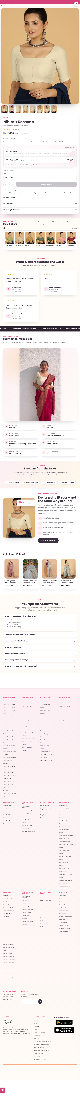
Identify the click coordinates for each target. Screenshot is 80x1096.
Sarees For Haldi (7, 953)
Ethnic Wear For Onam (9, 707)
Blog (35, 1029)
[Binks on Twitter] (6, 1067)
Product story (9, 197)
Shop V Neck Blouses (27, 718)
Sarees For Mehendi (8, 956)
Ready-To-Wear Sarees (65, 916)
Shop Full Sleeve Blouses (29, 831)
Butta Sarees (62, 919)
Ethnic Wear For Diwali (9, 710)
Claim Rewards (38, 1053)
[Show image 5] (32, 109)
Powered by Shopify (30, 1073)
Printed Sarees (63, 913)
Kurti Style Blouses (8, 913)
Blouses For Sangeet (27, 909)
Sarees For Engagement (10, 977)
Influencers (37, 1056)
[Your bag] (76, 4)
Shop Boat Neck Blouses (28, 738)
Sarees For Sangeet (8, 962)
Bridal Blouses (25, 901)
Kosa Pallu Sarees (64, 925)
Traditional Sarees (64, 910)
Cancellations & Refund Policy (42, 1041)
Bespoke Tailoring (39, 1047)
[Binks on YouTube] (13, 1067)
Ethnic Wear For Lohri (9, 784)
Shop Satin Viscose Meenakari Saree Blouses (64, 829)
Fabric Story (8, 204)
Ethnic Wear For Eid (8, 781)
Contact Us (37, 1026)
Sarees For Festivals (8, 974)
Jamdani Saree (63, 931)
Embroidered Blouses (9, 899)
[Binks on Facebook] (4, 1067)
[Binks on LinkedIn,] (15, 1067)
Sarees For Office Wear (9, 971)
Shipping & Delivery (11, 210)
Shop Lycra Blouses (64, 886)
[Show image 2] (11, 109)
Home (3, 6)
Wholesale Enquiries (40, 1059)
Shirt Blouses (6, 916)
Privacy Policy (38, 1035)
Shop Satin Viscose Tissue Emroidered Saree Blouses (66, 844)
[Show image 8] (54, 109)
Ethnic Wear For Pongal (9, 757)
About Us (36, 1023)
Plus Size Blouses (7, 905)
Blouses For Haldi (26, 912)
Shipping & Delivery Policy (41, 1044)
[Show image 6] (39, 109)
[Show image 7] (47, 109)
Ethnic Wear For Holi (8, 772)
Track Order (37, 1021)
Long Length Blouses (8, 910)
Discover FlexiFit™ (48, 540)
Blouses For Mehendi (27, 907)
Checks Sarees (63, 922)
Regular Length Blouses (9, 908)
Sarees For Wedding (8, 965)
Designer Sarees (63, 905)
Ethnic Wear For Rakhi (9, 704)
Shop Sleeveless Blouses (29, 811)
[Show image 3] (18, 109)
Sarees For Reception (9, 959)
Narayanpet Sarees (64, 928)
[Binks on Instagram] (11, 1067)
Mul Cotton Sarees (64, 908)
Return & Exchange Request (42, 1050)
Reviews (36, 1038)
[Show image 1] (4, 109)
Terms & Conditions (39, 1032)
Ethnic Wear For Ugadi (9, 737)
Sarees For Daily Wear (9, 968)
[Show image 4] (25, 109)
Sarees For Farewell (8, 944)
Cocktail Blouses (26, 904)
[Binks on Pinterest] (8, 1067)
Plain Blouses (6, 902)
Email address (28, 999)
